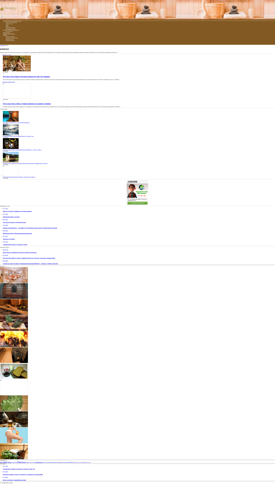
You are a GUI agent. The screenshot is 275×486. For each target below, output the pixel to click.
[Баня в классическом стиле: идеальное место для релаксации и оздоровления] (14, 282)
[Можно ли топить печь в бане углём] (14, 346)
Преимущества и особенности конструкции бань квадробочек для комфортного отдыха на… (25, 163)
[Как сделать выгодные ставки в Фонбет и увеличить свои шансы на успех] (11, 175)
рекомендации (76, 462)
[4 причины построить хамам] (14, 298)
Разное (5, 35)
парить (44, 462)
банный (13, 462)
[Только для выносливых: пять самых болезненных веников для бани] (14, 330)
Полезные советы (10, 40)
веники (27, 462)
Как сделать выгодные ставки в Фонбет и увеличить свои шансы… (19, 177)
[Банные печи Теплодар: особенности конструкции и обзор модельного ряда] (14, 362)
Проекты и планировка (11, 22)
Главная (2, 45)
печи (47, 462)
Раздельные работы (10, 28)
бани (5, 462)
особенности (39, 462)
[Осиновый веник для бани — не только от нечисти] (14, 458)
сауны (86, 462)
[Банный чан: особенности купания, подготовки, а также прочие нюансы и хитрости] (14, 394)
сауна (83, 462)
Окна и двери (9, 23)
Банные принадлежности (11, 30)
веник (24, 462)
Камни (7, 26)
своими (89, 462)
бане (1, 462)
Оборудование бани (10, 27)
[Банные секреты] (8, 13)
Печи (7, 25)
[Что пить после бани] (14, 378)
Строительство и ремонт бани (12, 21)
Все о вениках (9, 31)
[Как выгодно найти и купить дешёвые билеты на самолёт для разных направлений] (11, 135)
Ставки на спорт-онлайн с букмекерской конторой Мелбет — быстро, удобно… (22, 149)
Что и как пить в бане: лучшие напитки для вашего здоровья (27, 104)
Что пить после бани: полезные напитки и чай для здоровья (26, 76)
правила (55, 462)
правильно (60, 462)
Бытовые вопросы (10, 36)
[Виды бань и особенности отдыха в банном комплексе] (11, 121)
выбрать (30, 462)
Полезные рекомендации (12, 37)
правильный (65, 462)
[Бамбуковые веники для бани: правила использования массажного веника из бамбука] (14, 314)
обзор (34, 462)
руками (81, 462)
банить (9, 462)
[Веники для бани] (14, 410)
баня (19, 462)
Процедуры (6, 32)
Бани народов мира (9, 34)
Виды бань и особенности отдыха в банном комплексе (16, 122)
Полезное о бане (10, 39)
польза (52, 462)
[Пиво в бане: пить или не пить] (14, 426)
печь (49, 462)
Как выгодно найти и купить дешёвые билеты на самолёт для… (18, 136)
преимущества (70, 462)
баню (16, 462)
